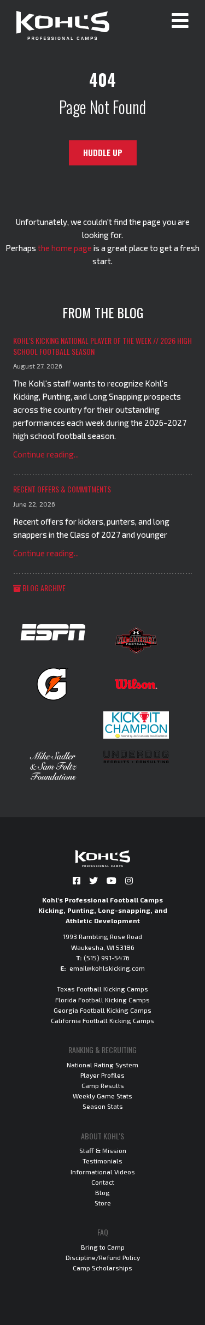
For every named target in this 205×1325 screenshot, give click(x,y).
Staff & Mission (102, 1150)
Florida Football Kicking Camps (102, 999)
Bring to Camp (103, 1247)
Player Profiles (102, 1075)
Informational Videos (103, 1171)
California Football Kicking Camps (102, 1020)
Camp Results (102, 1085)
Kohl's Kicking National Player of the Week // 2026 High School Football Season (102, 346)
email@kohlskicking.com (107, 968)
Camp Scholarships (102, 1267)
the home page (65, 248)
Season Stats (103, 1106)
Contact (102, 1182)
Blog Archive (43, 587)
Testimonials (102, 1160)
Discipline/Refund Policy (103, 1257)
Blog (102, 1192)
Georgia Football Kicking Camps (102, 1010)
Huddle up (102, 152)
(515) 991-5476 (107, 957)
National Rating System (102, 1064)
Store (103, 1203)
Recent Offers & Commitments (62, 489)
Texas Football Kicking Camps (102, 989)
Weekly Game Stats (102, 1096)
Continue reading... (46, 454)
